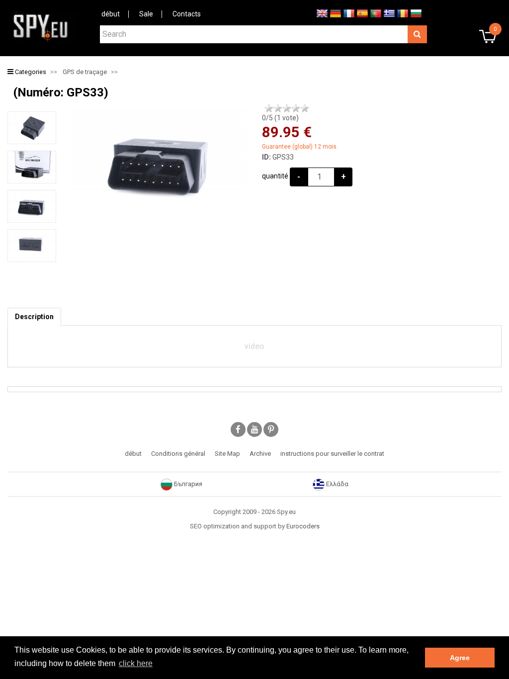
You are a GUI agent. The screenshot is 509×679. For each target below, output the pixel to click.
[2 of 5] (277, 108)
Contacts (186, 14)
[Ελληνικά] (389, 13)
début (110, 14)
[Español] (362, 13)
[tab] (34, 317)
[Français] (349, 13)
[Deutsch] (335, 13)
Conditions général (178, 453)
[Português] (376, 13)
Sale (146, 14)
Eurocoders (303, 526)
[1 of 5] (268, 108)
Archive (260, 453)
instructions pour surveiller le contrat (332, 453)
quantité (275, 176)
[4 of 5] (295, 108)
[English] (322, 13)
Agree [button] (460, 658)
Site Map (227, 453)
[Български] (416, 13)
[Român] (403, 13)
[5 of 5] (304, 108)
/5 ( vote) (280, 118)
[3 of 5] (286, 108)
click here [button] (136, 663)
